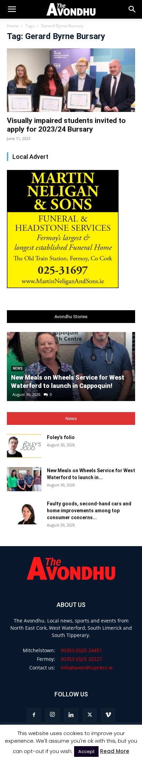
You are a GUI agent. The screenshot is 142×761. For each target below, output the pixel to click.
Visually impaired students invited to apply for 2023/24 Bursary (66, 124)
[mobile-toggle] (12, 9)
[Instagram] (52, 715)
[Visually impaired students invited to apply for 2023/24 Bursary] (71, 80)
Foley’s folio (61, 437)
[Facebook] (34, 715)
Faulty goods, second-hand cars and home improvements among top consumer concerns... (89, 510)
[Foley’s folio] (24, 446)
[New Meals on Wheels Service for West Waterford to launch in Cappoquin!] (24, 479)
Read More (114, 751)
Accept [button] (86, 751)
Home (13, 26)
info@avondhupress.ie (87, 667)
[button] (132, 9)
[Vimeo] (108, 715)
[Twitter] (90, 715)
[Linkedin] (71, 715)
